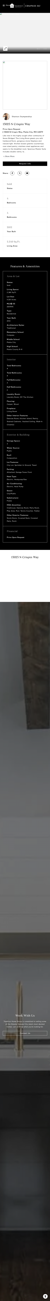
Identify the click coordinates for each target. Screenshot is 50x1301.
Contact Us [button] (25, 1033)
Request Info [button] (25, 164)
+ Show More (9, 156)
